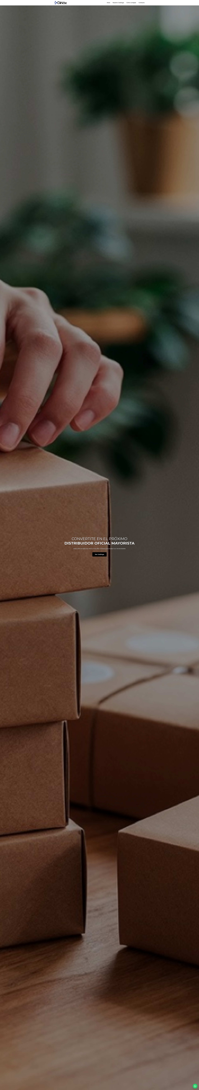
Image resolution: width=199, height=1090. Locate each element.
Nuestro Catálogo (118, 2)
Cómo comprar (131, 2)
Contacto (142, 2)
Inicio (108, 2)
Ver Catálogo (99, 554)
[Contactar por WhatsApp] (195, 1086)
